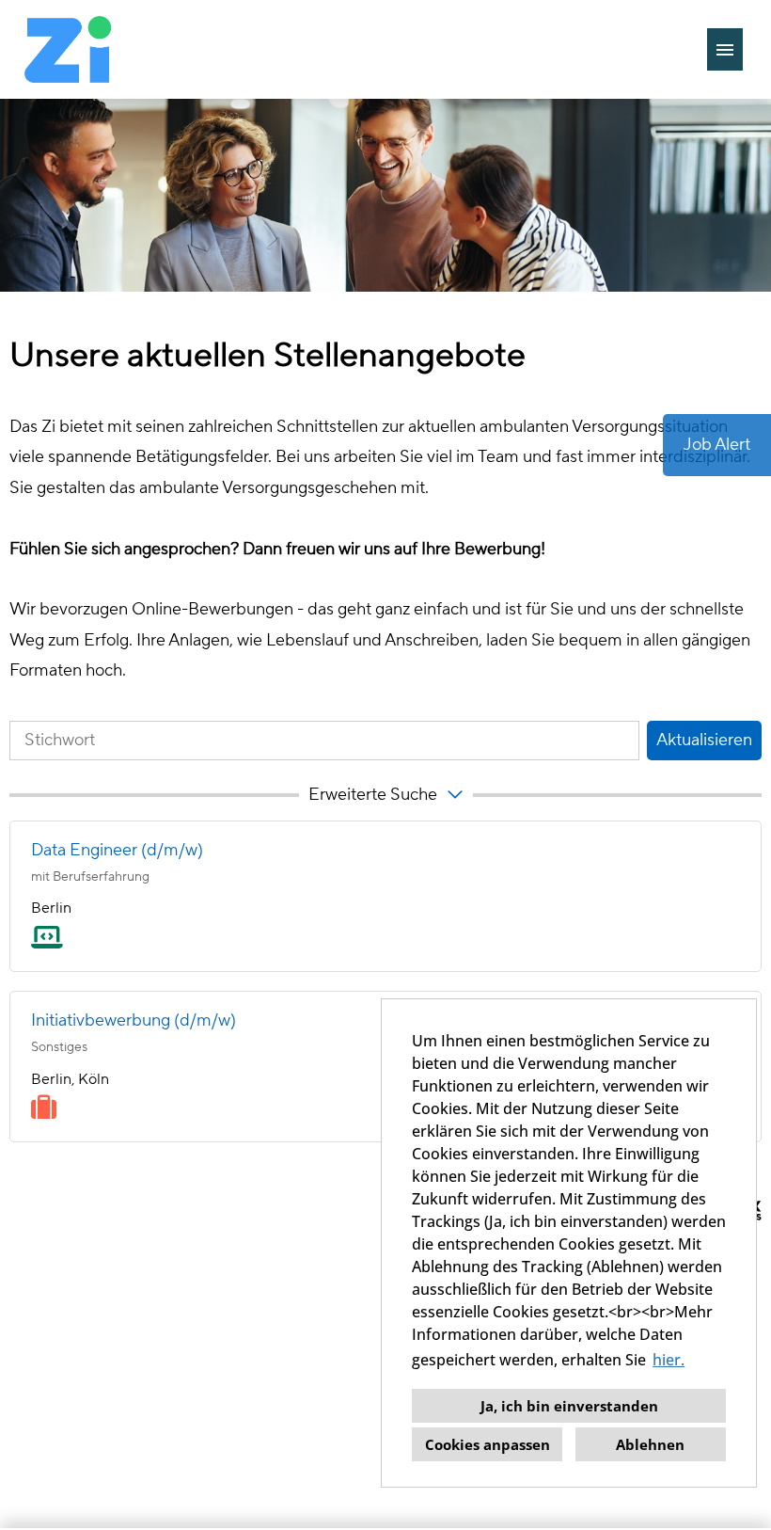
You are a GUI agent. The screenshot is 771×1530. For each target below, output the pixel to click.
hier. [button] (668, 1359)
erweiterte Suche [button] (372, 794)
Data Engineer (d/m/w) (117, 850)
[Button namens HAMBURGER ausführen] (725, 49)
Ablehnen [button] (650, 1444)
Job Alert (717, 444)
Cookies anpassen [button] (487, 1444)
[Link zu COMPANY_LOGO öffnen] (68, 49)
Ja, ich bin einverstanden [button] (569, 1405)
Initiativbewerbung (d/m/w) (133, 1020)
